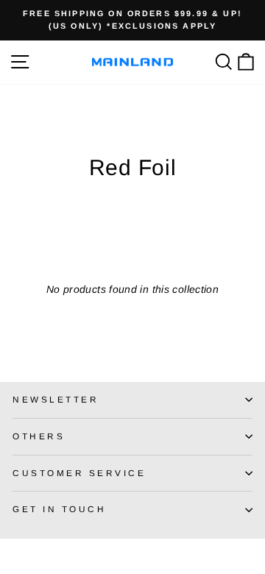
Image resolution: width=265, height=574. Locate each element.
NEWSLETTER (56, 399)
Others (39, 436)
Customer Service (79, 473)
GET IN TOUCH (59, 509)
